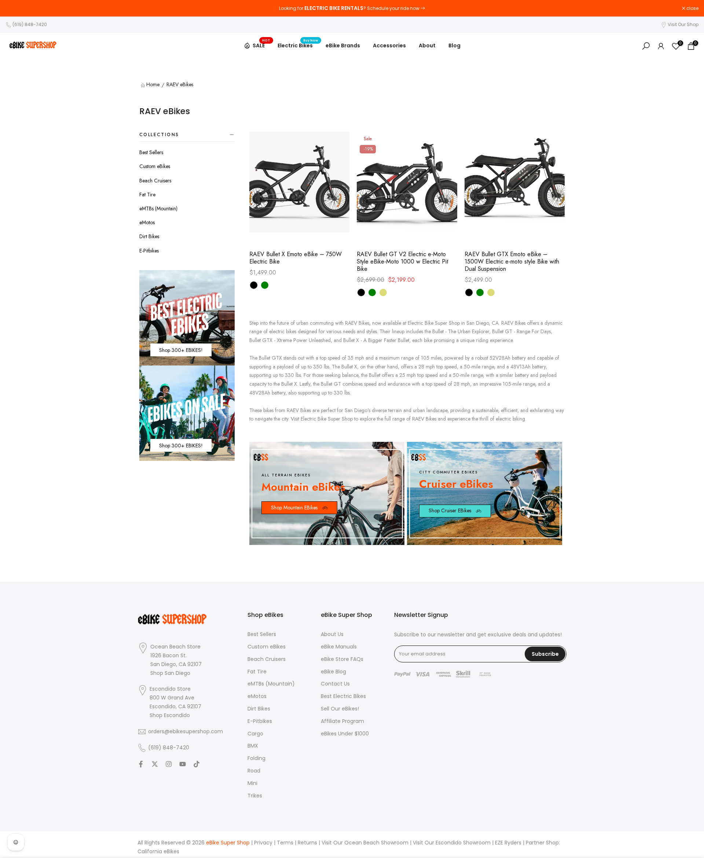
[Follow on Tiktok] (196, 764)
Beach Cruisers (155, 180)
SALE (261, 44)
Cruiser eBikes (456, 484)
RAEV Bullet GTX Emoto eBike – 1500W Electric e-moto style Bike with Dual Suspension (512, 262)
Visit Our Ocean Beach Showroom (365, 842)
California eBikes (158, 851)
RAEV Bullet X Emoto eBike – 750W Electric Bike (295, 258)
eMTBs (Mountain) (158, 208)
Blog (454, 45)
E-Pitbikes (149, 250)
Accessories (389, 45)
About (427, 45)
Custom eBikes (154, 166)
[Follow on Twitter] (154, 764)
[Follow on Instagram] (168, 764)
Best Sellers (151, 152)
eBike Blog (333, 671)
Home (153, 84)
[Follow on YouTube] (182, 764)
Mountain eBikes (303, 487)
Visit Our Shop (683, 24)
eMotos (147, 222)
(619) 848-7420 (29, 24)
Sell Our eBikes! (340, 708)
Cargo (255, 733)
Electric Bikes (298, 45)
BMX (252, 745)
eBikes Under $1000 (345, 733)
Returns (307, 842)
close (15, 8)
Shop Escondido (170, 715)
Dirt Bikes (149, 236)
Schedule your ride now (393, 8)
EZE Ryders (508, 842)
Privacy (263, 842)
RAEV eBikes (179, 84)
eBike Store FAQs (342, 659)
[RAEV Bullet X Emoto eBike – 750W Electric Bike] (299, 185)
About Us (332, 634)
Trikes (254, 795)
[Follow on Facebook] (141, 764)
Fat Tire (147, 194)
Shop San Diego (170, 673)
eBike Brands (343, 45)
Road (253, 770)
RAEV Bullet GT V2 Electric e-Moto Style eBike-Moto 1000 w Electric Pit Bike (402, 262)
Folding (256, 758)
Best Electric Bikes (343, 696)
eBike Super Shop (228, 842)
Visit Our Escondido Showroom (452, 842)
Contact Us (335, 683)
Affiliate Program (342, 721)
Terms (285, 842)
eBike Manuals (339, 646)
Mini (252, 783)
